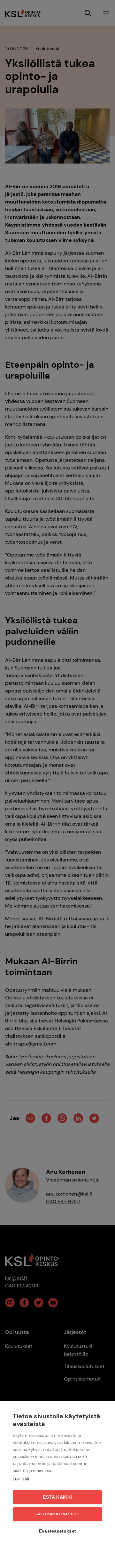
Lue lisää (21, 1479)
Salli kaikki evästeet (57, 1514)
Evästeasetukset (57, 1531)
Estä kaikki (57, 1497)
